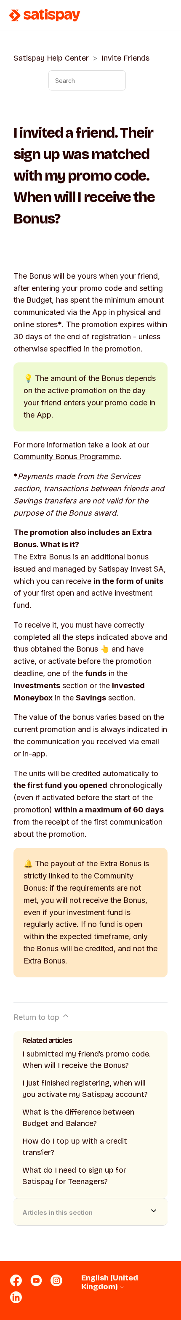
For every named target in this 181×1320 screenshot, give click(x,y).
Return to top (37, 1017)
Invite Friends (125, 58)
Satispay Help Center (51, 58)
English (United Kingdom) (109, 1282)
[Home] (45, 15)
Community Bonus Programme (66, 456)
